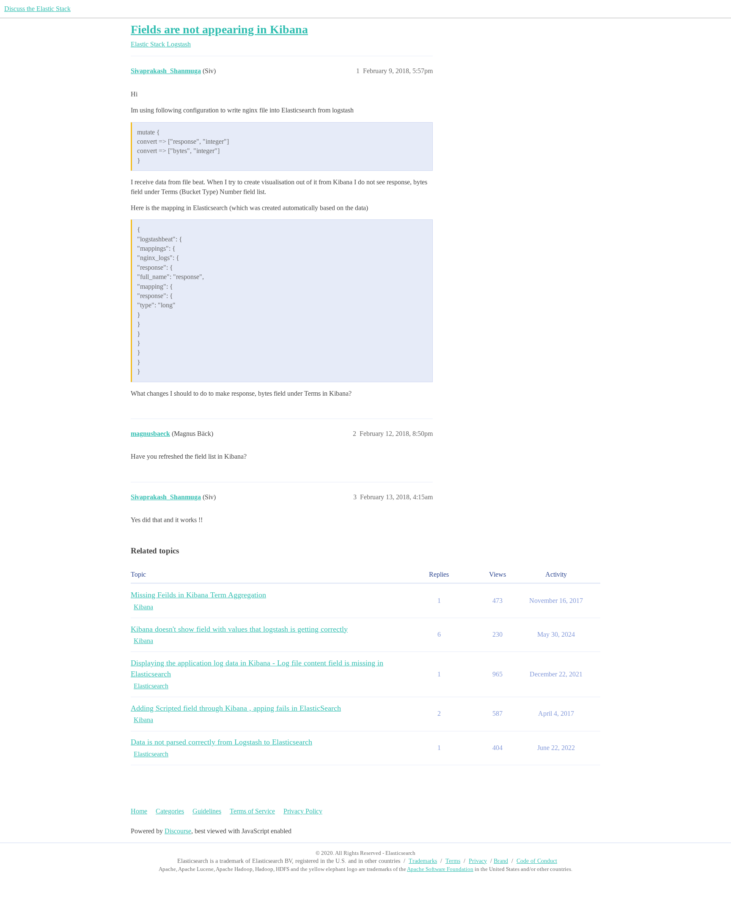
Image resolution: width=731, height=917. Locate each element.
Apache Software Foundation (440, 869)
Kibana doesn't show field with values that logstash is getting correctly (239, 629)
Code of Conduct (537, 861)
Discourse (178, 831)
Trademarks (423, 861)
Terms (452, 861)
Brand (501, 861)
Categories (170, 811)
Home (139, 811)
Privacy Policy (302, 811)
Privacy (478, 861)
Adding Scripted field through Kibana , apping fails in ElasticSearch (236, 708)
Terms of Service (252, 811)
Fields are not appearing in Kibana (219, 29)
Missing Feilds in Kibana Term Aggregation (198, 595)
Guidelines (206, 811)
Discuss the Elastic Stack (37, 8)
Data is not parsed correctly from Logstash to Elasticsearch (221, 742)
